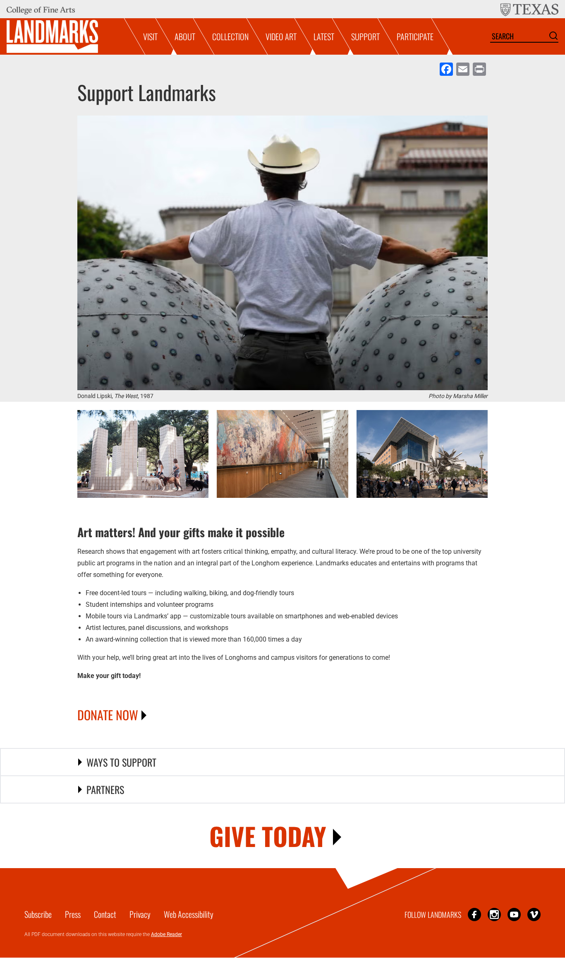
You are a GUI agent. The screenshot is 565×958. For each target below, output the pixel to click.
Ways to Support (121, 762)
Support (365, 36)
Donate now (107, 714)
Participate (415, 36)
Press (73, 914)
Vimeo (534, 914)
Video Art (281, 36)
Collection (230, 36)
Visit (150, 36)
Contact (105, 914)
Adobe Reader (166, 934)
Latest (324, 36)
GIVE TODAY (267, 835)
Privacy (140, 914)
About (185, 36)
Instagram (494, 914)
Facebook (474, 914)
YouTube (514, 914)
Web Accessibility (188, 914)
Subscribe (38, 914)
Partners (105, 789)
